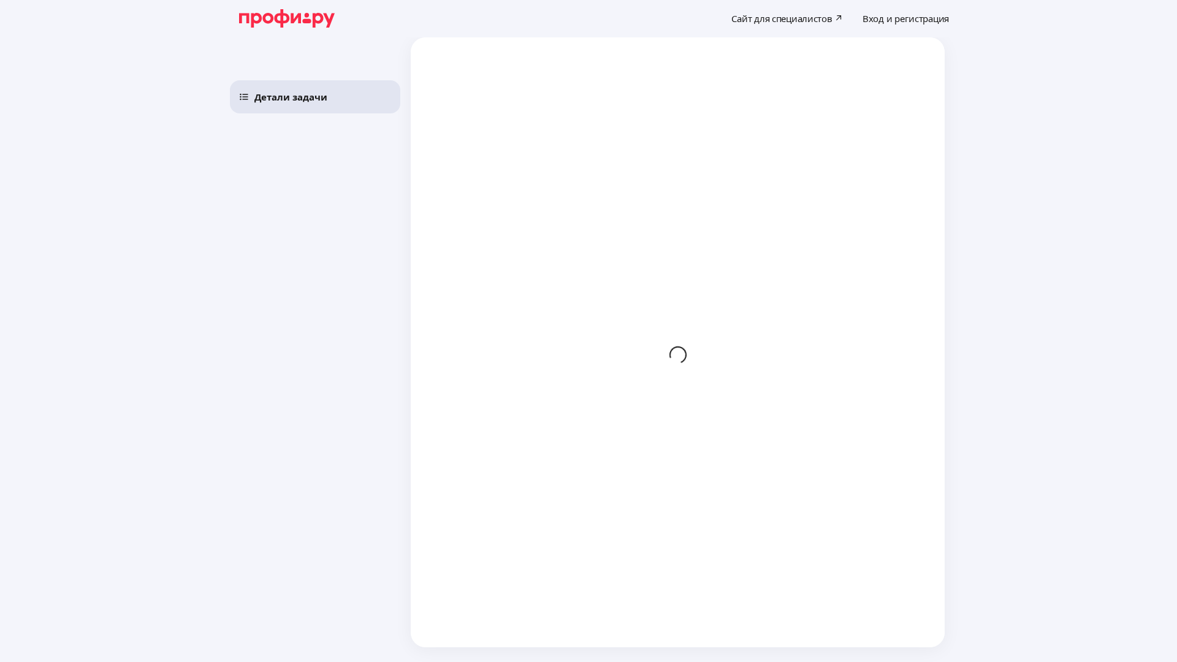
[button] (315, 96)
